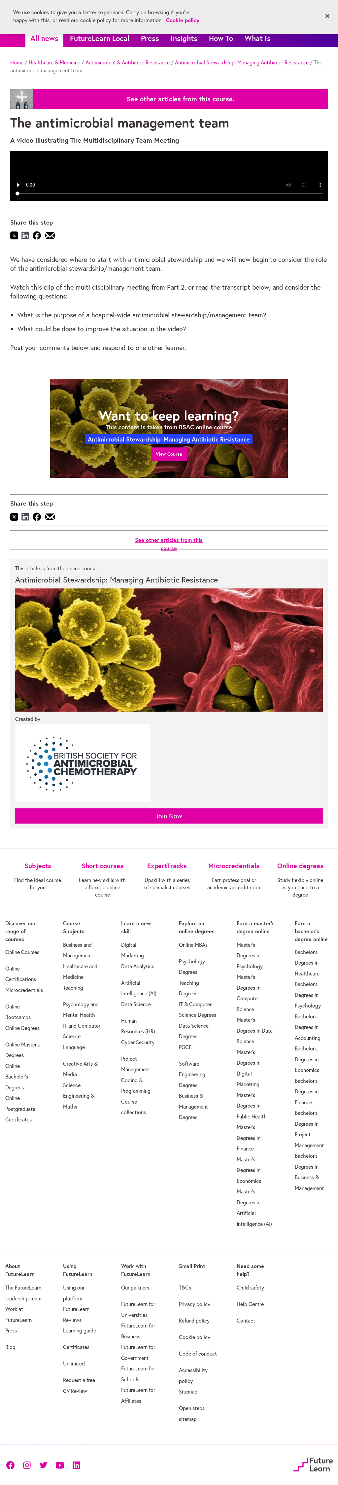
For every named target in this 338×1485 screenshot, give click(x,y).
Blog (10, 1347)
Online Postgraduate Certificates (20, 1109)
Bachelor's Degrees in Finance (307, 1092)
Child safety (250, 1287)
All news (44, 38)
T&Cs (185, 1287)
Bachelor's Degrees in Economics (307, 1059)
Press (150, 38)
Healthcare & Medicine (54, 62)
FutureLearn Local (99, 38)
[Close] (327, 16)
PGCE (185, 1047)
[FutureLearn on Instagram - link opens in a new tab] (26, 1464)
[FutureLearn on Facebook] (11, 1464)
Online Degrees (22, 1028)
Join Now (168, 816)
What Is (258, 38)
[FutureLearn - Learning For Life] (313, 1464)
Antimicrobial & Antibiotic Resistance (127, 62)
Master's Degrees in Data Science (255, 1030)
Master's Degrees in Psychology (250, 955)
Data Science (136, 1004)
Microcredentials (24, 990)
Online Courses (22, 952)
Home (16, 62)
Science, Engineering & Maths (78, 1096)
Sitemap (188, 1391)
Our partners (135, 1287)
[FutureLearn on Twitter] (43, 1464)
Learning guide (79, 1330)
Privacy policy (194, 1304)
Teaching (73, 987)
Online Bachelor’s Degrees (16, 1077)
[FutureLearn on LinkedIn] (76, 1464)
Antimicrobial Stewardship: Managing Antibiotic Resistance (242, 62)
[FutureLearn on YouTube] (59, 1464)
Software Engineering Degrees (192, 1074)
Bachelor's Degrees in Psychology (308, 995)
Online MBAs (193, 944)
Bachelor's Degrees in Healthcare (307, 963)
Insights (184, 38)
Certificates (76, 1347)
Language (74, 1047)
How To (221, 38)
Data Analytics (137, 966)
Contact (246, 1320)
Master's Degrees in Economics (249, 1170)
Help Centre (250, 1304)
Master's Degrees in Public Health (252, 1106)
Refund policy (194, 1320)
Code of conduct (198, 1353)
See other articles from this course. (180, 99)
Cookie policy (194, 1337)
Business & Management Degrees (193, 1106)
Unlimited (74, 1363)
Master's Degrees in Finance (248, 1138)
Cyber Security (137, 1042)
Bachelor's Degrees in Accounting (308, 1027)
